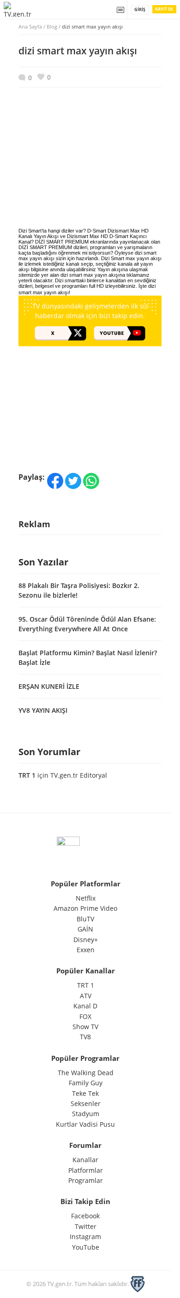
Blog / (85, 26)
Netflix (86, 898)
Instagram (85, 1236)
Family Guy (85, 1082)
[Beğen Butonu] (44, 77)
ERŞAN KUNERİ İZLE (48, 686)
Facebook (85, 1215)
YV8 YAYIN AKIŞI (42, 710)
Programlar (85, 1180)
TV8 (85, 1036)
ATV (85, 995)
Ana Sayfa (30, 26)
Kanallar (85, 1159)
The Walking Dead (86, 1072)
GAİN (85, 929)
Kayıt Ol (164, 9)
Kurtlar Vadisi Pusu (85, 1124)
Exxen (86, 949)
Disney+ (85, 939)
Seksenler (86, 1103)
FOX (85, 1016)
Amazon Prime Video (85, 908)
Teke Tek (85, 1093)
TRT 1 (27, 775)
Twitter (85, 1226)
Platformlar (85, 1170)
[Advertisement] (90, 164)
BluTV (85, 918)
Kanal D (85, 1005)
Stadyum (85, 1113)
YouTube (85, 1247)
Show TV (85, 1026)
